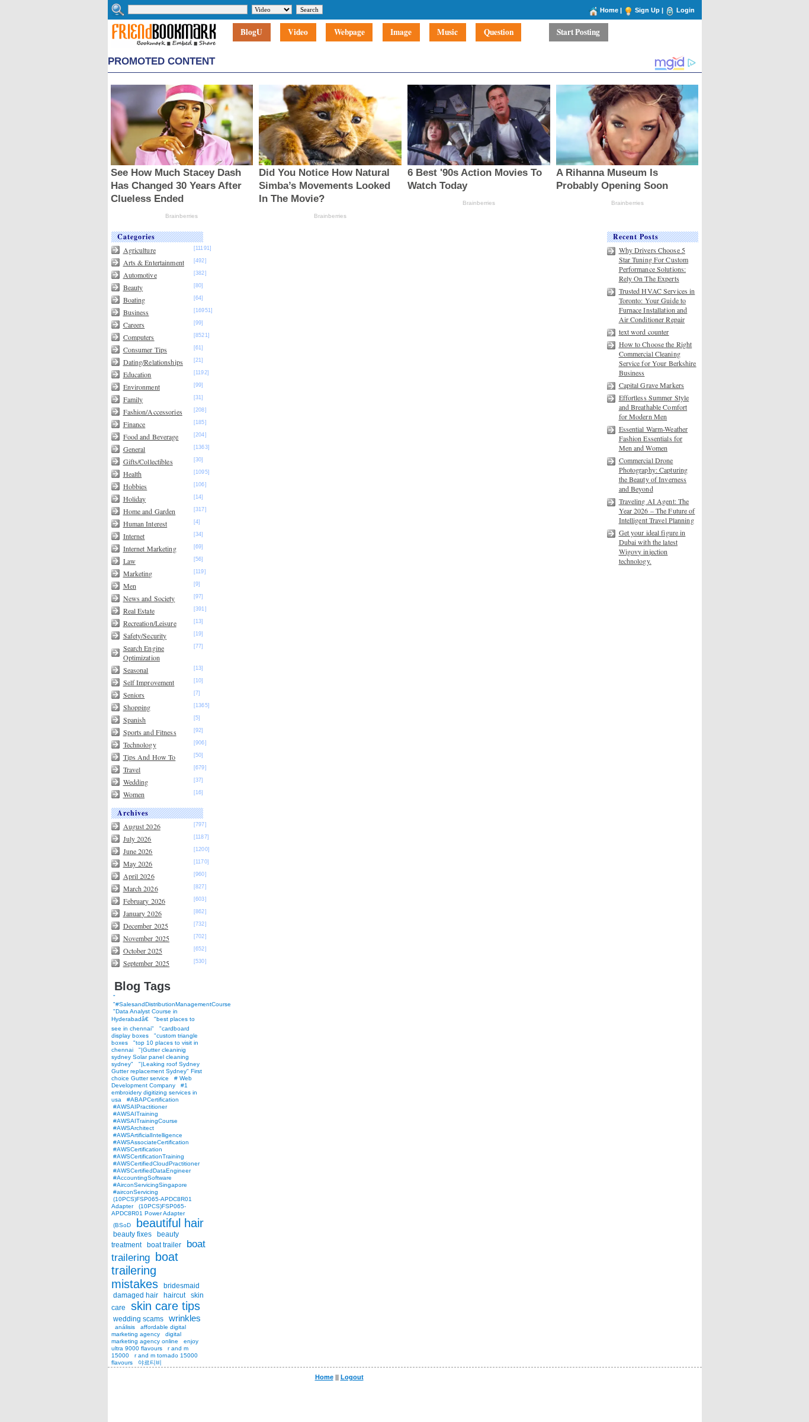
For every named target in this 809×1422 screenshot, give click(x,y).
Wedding (136, 782)
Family (133, 399)
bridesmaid (181, 1286)
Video (298, 32)
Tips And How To (149, 757)
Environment (141, 386)
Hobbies (135, 486)
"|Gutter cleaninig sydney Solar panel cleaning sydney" (150, 1057)
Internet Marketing (149, 548)
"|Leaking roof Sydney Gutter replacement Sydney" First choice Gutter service (156, 1071)
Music (447, 32)
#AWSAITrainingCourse (145, 1121)
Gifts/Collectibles (148, 461)
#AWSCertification (137, 1149)
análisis (124, 1327)
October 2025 (142, 950)
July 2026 (137, 838)
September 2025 (146, 963)
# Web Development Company (151, 1082)
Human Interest (145, 523)
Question (498, 32)
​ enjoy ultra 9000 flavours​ (154, 1345)
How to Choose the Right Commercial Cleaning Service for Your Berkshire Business (657, 358)
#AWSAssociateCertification (151, 1142)
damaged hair (135, 1295)
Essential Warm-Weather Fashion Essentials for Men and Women (653, 438)
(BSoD (122, 1225)
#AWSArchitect (133, 1128)
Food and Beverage (151, 436)
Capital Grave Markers (652, 385)
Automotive (140, 275)
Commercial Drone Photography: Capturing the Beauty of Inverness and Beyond (653, 474)
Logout (352, 1377)
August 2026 (141, 826)
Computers (139, 337)
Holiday (134, 498)
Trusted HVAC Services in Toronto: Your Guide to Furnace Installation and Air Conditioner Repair (657, 305)
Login (685, 10)
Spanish (134, 719)
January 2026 (142, 913)
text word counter (644, 331)
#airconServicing (135, 1192)
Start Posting (578, 32)
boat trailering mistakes (144, 1270)
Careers (134, 324)
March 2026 (140, 888)
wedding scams (138, 1319)
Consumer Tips (145, 349)
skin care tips (165, 1305)
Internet (134, 536)
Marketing (138, 573)
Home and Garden (149, 511)
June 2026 (138, 851)
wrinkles (185, 1318)
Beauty (133, 287)
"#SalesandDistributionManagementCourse (172, 1004)
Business (136, 312)
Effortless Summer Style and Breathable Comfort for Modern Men (654, 407)
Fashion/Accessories (152, 411)
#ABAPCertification (153, 1099)
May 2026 (138, 863)
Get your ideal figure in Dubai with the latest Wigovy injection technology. (652, 547)
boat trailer (164, 1245)
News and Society (149, 598)
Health (132, 474)
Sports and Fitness (149, 732)
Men (129, 585)
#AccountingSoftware (142, 1177)
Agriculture (139, 250)
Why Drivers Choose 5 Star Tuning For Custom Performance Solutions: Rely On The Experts (654, 264)
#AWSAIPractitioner (140, 1106)
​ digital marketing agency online (146, 1337)
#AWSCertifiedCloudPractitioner (156, 1163)
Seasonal (136, 670)
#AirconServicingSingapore (150, 1185)
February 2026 (144, 901)
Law (129, 561)
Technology (139, 744)
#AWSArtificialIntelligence (147, 1135)
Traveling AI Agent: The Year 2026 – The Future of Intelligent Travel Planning (657, 510)
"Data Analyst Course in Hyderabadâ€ (144, 1015)
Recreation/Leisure (149, 623)
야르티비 (150, 1362)
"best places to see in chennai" (153, 1024)
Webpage (349, 32)
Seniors (134, 694)
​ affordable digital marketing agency (148, 1330)
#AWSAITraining (135, 1113)
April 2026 (139, 876)
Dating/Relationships (153, 362)
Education (137, 374)
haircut (174, 1295)
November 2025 (146, 938)
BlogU (251, 32)
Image (401, 32)
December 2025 (146, 925)
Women (134, 794)
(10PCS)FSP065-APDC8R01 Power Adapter (148, 1209)
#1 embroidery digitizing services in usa (154, 1092)
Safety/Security (145, 635)
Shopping (137, 707)
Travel (132, 769)
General (134, 449)
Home (609, 10)
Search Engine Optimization (144, 652)
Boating (134, 299)
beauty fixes (132, 1234)
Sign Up (647, 10)
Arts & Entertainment (153, 262)
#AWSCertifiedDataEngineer (152, 1170)
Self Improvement (149, 682)
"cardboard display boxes (150, 1032)
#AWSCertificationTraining (148, 1156)
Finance (134, 424)
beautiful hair (170, 1223)
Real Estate (139, 610)
